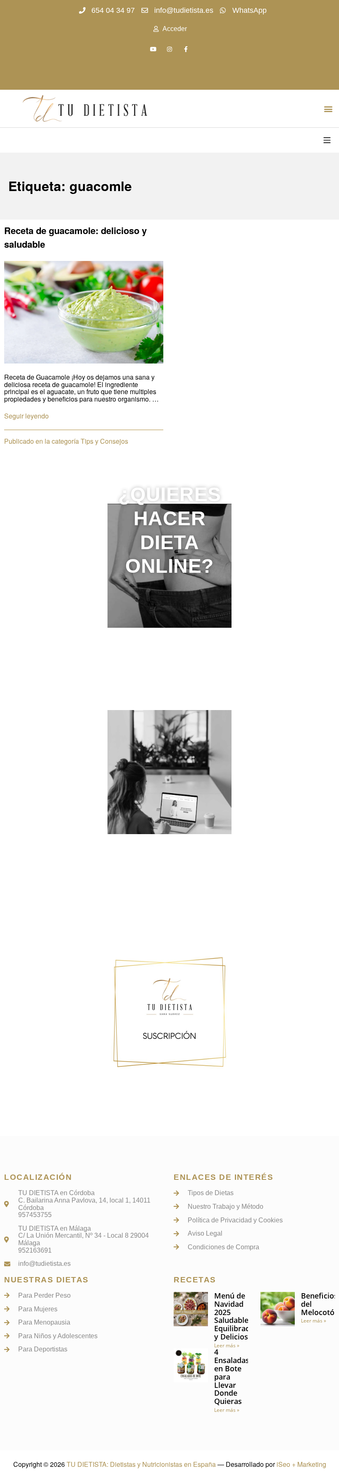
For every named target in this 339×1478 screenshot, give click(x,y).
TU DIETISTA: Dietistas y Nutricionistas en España (141, 1464)
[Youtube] (153, 49)
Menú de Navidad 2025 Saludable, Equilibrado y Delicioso (234, 1316)
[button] (328, 108)
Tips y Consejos (104, 441)
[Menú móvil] (327, 140)
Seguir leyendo (26, 416)
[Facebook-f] (186, 49)
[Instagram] (169, 49)
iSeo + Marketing (301, 1464)
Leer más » (226, 1345)
